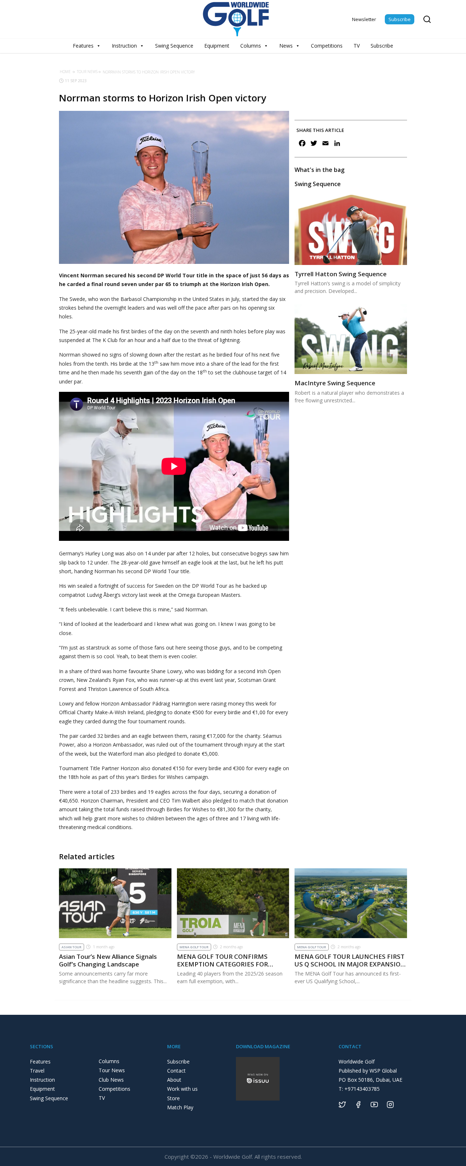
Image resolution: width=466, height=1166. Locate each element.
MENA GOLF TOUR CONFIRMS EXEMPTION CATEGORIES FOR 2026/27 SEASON (222, 964)
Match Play (180, 1107)
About (174, 1079)
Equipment (216, 45)
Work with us (182, 1088)
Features (83, 45)
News (286, 45)
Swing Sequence (174, 45)
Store (173, 1098)
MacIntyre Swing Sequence (335, 383)
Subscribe (399, 19)
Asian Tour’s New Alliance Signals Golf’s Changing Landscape (108, 960)
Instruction (124, 45)
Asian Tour (72, 947)
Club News (111, 1079)
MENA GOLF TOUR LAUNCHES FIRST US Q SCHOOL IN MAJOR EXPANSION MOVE (350, 964)
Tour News (87, 71)
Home (65, 71)
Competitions (327, 45)
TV (357, 45)
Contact (176, 1070)
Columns (250, 45)
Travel (37, 1070)
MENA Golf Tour (194, 947)
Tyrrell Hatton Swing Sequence (341, 274)
